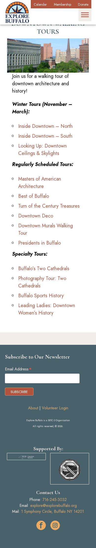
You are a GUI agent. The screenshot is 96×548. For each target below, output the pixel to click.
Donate (83, 4)
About (33, 408)
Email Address (18, 369)
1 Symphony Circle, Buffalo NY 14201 (52, 511)
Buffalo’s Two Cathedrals (43, 268)
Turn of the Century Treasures (49, 206)
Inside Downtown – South (45, 136)
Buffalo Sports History (41, 295)
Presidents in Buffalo (39, 243)
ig (55, 525)
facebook (41, 525)
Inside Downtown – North (45, 126)
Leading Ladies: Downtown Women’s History (46, 309)
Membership (62, 4)
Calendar (40, 4)
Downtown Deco (35, 215)
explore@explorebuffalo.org (53, 505)
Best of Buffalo (33, 196)
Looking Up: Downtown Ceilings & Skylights (42, 149)
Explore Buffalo (17, 12)
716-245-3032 (55, 499)
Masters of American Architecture (39, 182)
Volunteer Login (55, 408)
